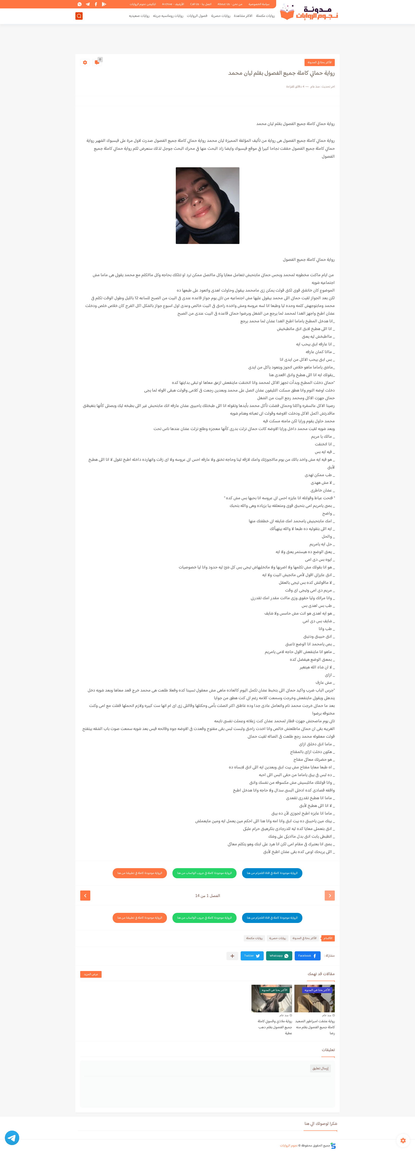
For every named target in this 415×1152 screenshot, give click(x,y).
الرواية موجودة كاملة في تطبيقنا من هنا (139, 873)
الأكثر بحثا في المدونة (320, 62)
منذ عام (326, 1015)
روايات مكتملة (265, 16)
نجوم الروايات (289, 1146)
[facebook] (96, 4)
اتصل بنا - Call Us (200, 4)
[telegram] (88, 4)
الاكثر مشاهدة (243, 16)
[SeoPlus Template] (333, 1145)
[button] (308, 955)
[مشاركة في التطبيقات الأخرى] (232, 956)
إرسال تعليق (320, 1068)
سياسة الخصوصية (259, 4)
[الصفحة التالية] (85, 895)
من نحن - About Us (230, 4)
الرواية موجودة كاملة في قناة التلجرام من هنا (272, 873)
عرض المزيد (91, 974)
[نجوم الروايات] (310, 11)
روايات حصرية (220, 16)
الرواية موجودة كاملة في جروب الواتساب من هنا (204, 873)
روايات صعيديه (139, 16)
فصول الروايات (197, 16)
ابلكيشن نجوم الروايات (143, 4)
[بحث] (79, 16)
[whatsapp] (79, 4)
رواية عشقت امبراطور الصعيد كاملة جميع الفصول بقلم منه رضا (315, 1027)
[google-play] (104, 4)
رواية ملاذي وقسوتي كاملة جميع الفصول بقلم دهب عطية (275, 1027)
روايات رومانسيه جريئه (168, 16)
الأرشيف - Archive (173, 4)
